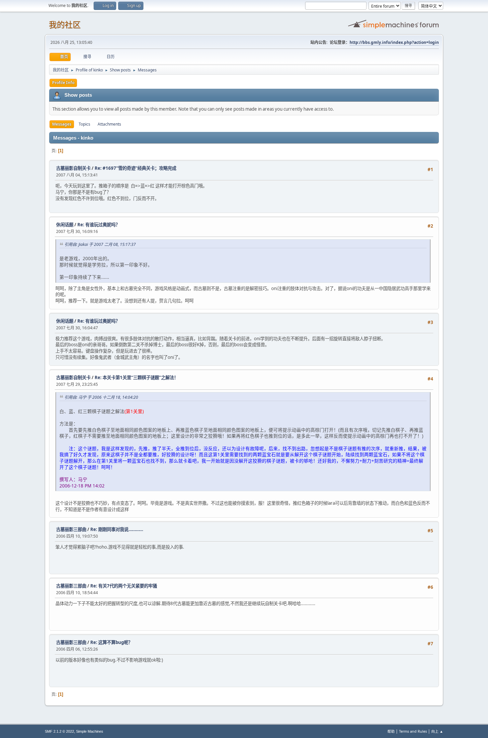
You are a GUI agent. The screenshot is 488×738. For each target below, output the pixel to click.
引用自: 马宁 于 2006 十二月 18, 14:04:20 (101, 397)
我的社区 (65, 24)
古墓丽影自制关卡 (73, 168)
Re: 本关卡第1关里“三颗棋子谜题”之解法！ (136, 377)
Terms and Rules (413, 731)
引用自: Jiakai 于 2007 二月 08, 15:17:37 (100, 244)
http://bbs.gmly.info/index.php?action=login (394, 42)
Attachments (109, 124)
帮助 (391, 731)
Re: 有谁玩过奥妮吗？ (98, 225)
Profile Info (63, 82)
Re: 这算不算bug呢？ (111, 642)
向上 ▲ (437, 731)
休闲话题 (64, 225)
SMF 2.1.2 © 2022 (59, 731)
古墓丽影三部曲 (71, 529)
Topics (84, 124)
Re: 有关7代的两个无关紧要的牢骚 (123, 586)
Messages (61, 124)
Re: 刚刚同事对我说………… (116, 529)
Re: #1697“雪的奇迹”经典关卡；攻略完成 (135, 168)
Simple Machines (89, 731)
